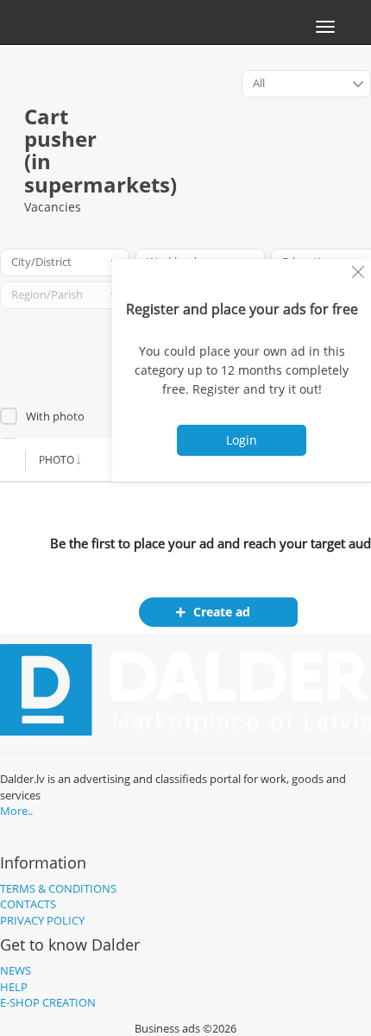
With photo (55, 416)
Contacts (28, 904)
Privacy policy (42, 920)
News (15, 970)
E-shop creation (48, 1002)
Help (14, 987)
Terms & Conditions (58, 888)
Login (241, 440)
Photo (56, 459)
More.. (16, 810)
